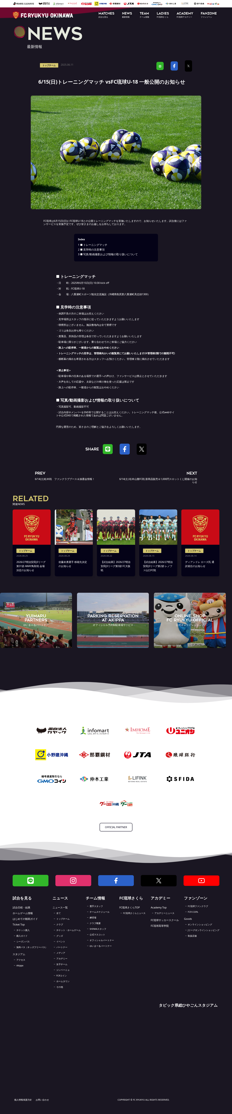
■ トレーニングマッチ (92, 245)
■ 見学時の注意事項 (91, 249)
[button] (106, 15)
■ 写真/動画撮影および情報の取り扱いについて (108, 254)
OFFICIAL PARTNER (116, 827)
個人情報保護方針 (23, 1099)
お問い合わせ (42, 1099)
